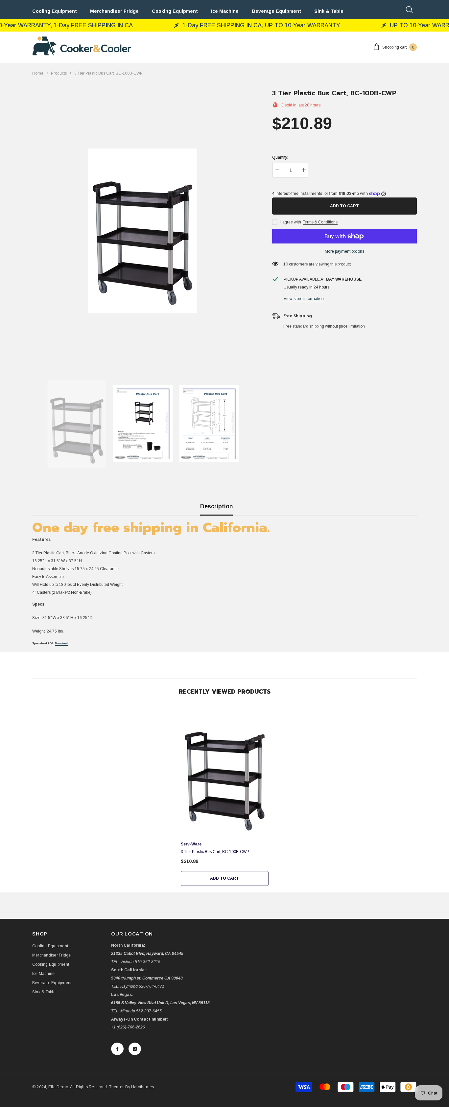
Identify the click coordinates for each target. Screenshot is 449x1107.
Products (59, 73)
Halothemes (142, 1087)
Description (216, 506)
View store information (304, 298)
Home (37, 73)
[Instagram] (135, 1049)
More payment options (344, 251)
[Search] (409, 9)
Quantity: (280, 157)
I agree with (290, 222)
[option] (142, 231)
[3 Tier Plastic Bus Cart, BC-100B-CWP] (225, 771)
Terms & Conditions (320, 222)
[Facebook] (117, 1049)
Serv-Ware (191, 844)
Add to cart (343, 206)
